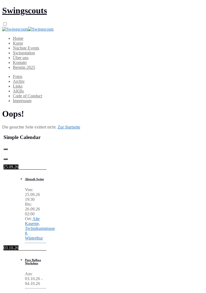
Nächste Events (26, 48)
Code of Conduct (27, 96)
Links (18, 86)
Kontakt (20, 62)
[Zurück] (5, 149)
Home (18, 38)
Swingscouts (24, 10)
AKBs (18, 91)
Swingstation (24, 53)
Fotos (17, 76)
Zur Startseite (69, 127)
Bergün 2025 (24, 67)
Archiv (19, 81)
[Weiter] (5, 159)
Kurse (18, 43)
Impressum (22, 100)
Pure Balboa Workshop (33, 261)
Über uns (20, 57)
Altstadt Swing (34, 179)
